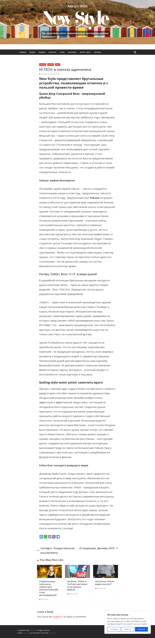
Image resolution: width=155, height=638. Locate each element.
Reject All (128, 629)
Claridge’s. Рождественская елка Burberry (57, 550)
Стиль (62, 52)
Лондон (42, 52)
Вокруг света (85, 52)
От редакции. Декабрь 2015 (97, 548)
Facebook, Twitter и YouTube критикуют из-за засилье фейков (77, 585)
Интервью (72, 52)
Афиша (32, 52)
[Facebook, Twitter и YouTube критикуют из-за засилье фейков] (77, 567)
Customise (114, 629)
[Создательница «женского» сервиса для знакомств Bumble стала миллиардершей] (49, 567)
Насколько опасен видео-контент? (104, 583)
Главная (22, 52)
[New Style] (77, 2)
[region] (127, 622)
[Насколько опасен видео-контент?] (105, 567)
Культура (52, 52)
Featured (42, 64)
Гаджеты (50, 64)
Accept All (141, 629)
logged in (57, 616)
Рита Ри (57, 74)
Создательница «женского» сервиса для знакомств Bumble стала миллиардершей (48, 588)
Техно (57, 64)
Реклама (97, 52)
